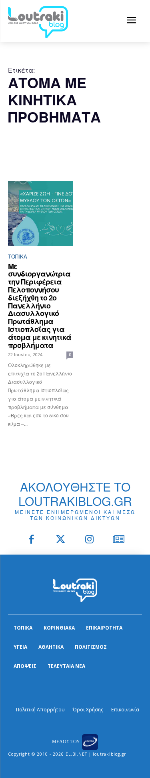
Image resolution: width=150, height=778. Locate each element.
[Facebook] (31, 540)
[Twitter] (60, 540)
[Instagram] (89, 540)
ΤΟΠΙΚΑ (17, 256)
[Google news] (118, 540)
